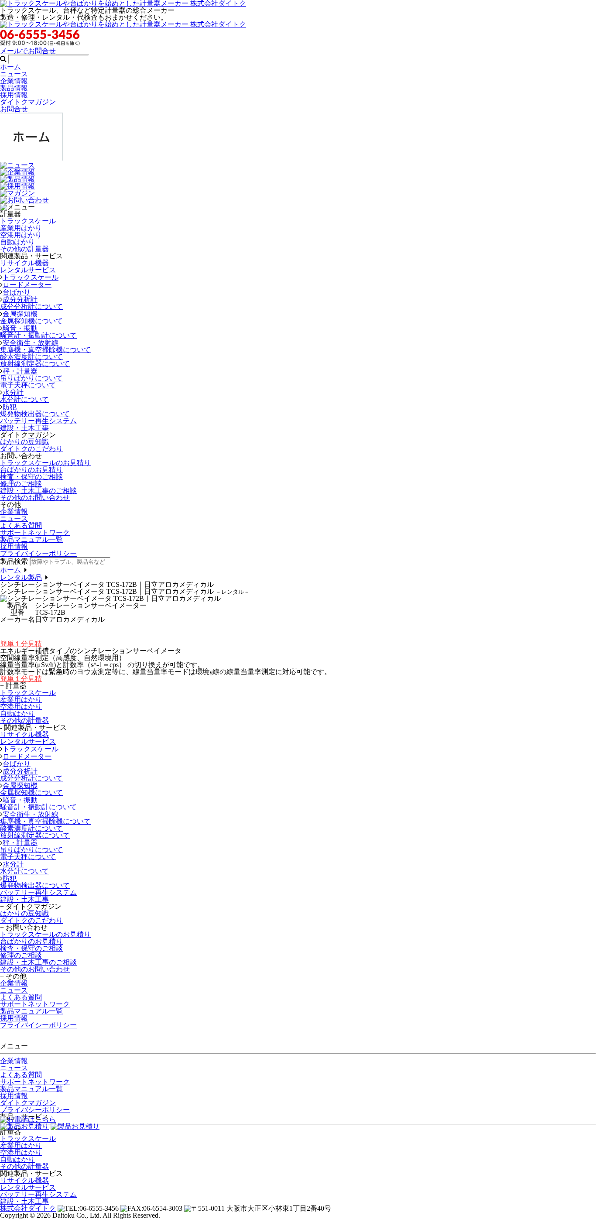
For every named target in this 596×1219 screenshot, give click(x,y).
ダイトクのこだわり (31, 448)
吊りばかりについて (31, 378)
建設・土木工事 (24, 427)
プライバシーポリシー (35, 1109)
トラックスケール (28, 221)
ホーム (10, 67)
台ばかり (17, 292)
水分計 (13, 392)
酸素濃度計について (31, 356)
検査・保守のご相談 (31, 476)
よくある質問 (21, 525)
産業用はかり (21, 228)
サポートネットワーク (35, 532)
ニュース (14, 74)
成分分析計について (31, 306)
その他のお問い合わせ (35, 497)
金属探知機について (31, 321)
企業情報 (14, 81)
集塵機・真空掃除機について (45, 349)
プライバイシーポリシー (38, 553)
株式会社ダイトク (28, 1208)
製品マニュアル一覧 (31, 539)
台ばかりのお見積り (31, 469)
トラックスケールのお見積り (45, 462)
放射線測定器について (35, 363)
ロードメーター (27, 284)
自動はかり (17, 242)
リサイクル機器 (24, 263)
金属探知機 (20, 314)
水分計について (24, 399)
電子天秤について (28, 385)
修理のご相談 (21, 483)
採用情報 (14, 95)
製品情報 (14, 88)
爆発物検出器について (35, 414)
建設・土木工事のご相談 (38, 490)
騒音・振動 (20, 328)
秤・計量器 (20, 371)
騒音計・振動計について (38, 335)
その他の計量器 (24, 249)
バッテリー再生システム (38, 421)
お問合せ (14, 109)
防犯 (10, 407)
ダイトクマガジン (28, 102)
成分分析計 (20, 299)
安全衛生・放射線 (30, 342)
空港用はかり (21, 235)
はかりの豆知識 (24, 441)
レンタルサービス (28, 270)
